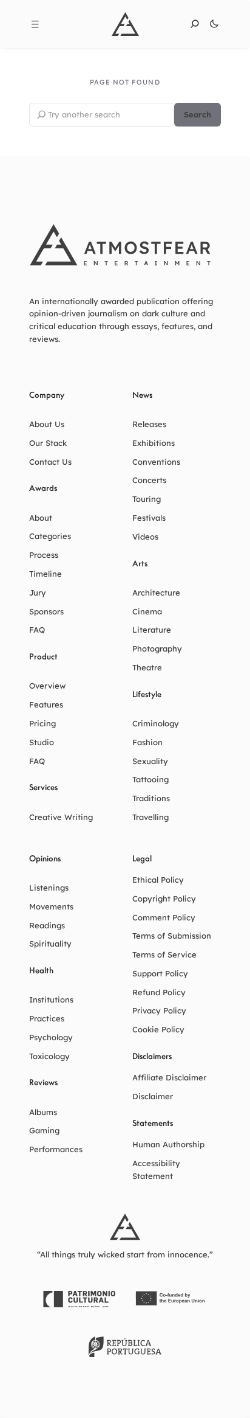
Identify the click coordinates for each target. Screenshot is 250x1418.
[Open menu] (35, 24)
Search (197, 114)
